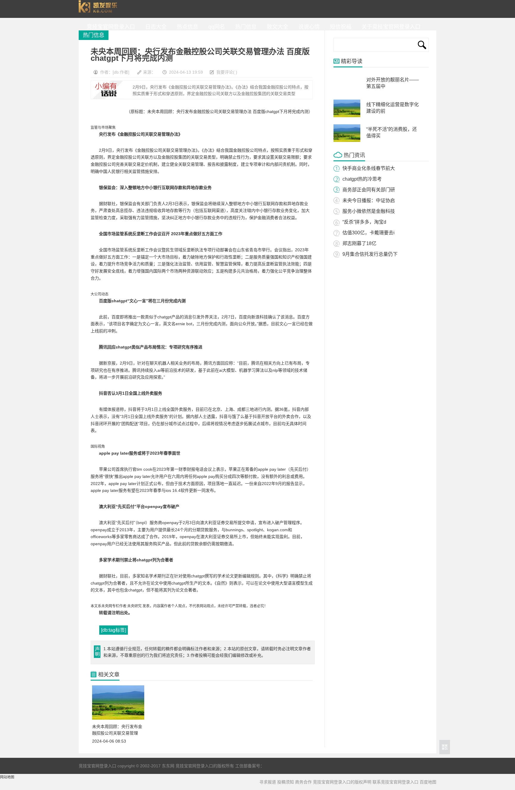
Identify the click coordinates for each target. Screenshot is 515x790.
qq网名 (215, 27)
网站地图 (7, 777)
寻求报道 (267, 782)
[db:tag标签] (113, 630)
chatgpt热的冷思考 (362, 179)
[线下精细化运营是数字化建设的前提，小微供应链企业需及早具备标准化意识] (346, 116)
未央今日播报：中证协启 (368, 200)
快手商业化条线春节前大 (368, 168)
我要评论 (224, 72)
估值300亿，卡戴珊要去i (368, 232)
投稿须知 (285, 782)
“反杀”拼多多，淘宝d (364, 221)
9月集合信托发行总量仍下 (370, 254)
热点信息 (186, 27)
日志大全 (154, 27)
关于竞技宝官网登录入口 (390, 27)
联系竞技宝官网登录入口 (395, 782)
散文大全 (276, 27)
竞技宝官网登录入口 (99, 9)
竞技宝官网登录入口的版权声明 (342, 782)
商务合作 (303, 782)
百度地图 (428, 782)
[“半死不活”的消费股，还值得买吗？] (346, 141)
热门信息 (244, 27)
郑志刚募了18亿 (359, 243)
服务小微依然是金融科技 (368, 211)
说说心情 (307, 27)
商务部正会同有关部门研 (368, 189)
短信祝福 (339, 27)
